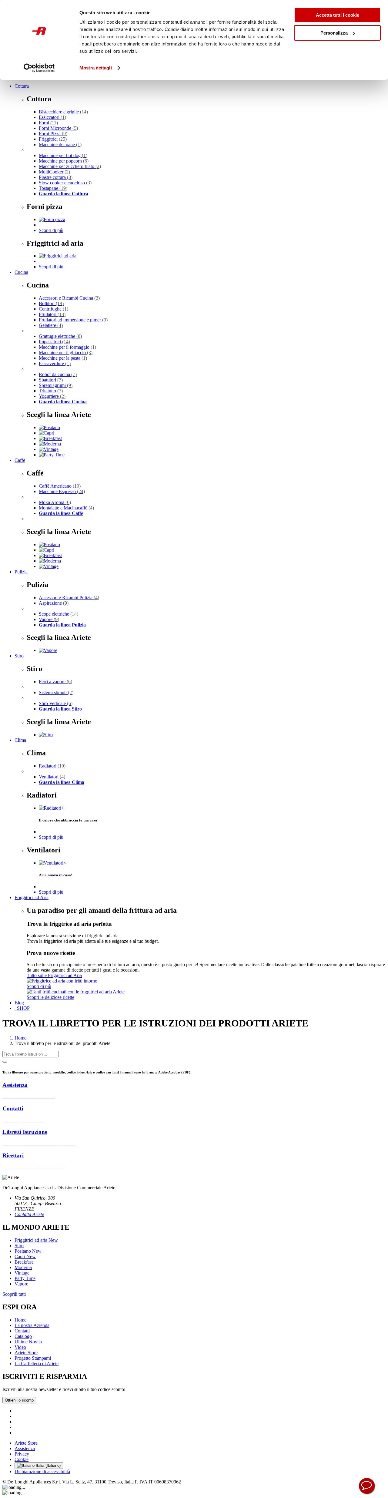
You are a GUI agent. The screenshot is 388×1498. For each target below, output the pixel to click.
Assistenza (25, 1448)
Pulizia (21, 571)
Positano (28, 1251)
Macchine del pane (60, 144)
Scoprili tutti (14, 1294)
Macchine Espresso (62, 491)
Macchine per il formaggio (67, 347)
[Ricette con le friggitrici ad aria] (76, 991)
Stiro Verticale (55, 703)
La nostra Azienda (32, 1325)
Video (20, 1347)
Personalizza (334, 32)
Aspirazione (54, 603)
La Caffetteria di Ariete (37, 1363)
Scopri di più (51, 230)
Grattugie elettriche (60, 336)
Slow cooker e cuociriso (65, 182)
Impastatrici (54, 341)
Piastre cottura (55, 177)
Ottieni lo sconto (19, 1400)
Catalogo (23, 1336)
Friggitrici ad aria (36, 1240)
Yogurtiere (52, 396)
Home (20, 1037)
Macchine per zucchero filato (70, 166)
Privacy (22, 1453)
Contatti (22, 1330)
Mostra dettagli (95, 67)
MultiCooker (54, 171)
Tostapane (53, 188)
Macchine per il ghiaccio (65, 352)
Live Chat (367, 1486)
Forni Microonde (58, 128)
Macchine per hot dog (63, 155)
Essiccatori (52, 117)
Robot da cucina (58, 374)
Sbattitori (51, 379)
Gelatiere (51, 325)
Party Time (25, 1278)
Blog (19, 1002)
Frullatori (52, 314)
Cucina (21, 272)
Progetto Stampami (33, 1358)
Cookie (21, 1459)
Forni (48, 122)
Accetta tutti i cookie (337, 15)
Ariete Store (26, 1352)
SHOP (22, 1008)
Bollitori (51, 303)
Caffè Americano (60, 486)
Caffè (20, 460)
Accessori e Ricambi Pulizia (69, 597)
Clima (20, 740)
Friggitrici (53, 139)
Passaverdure (55, 363)
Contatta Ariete (29, 1214)
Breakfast (24, 1262)
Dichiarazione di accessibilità (42, 1471)
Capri (25, 1256)
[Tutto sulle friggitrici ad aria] (62, 980)
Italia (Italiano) (48, 1465)
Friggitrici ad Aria (31, 897)
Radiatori (52, 765)
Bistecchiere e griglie (63, 111)
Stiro (19, 655)
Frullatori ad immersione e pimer (73, 319)
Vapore (49, 619)
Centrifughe (53, 308)
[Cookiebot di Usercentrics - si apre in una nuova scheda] (39, 67)
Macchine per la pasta (63, 358)
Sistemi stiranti (56, 692)
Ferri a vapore (55, 681)
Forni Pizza (53, 133)
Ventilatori (52, 776)
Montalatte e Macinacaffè (66, 507)
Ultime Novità (28, 1341)
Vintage (22, 1272)
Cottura (22, 86)
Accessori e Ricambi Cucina (69, 298)
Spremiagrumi (55, 385)
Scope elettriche (58, 613)
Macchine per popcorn (64, 160)
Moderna (23, 1267)
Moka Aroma (55, 502)
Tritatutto (51, 390)
